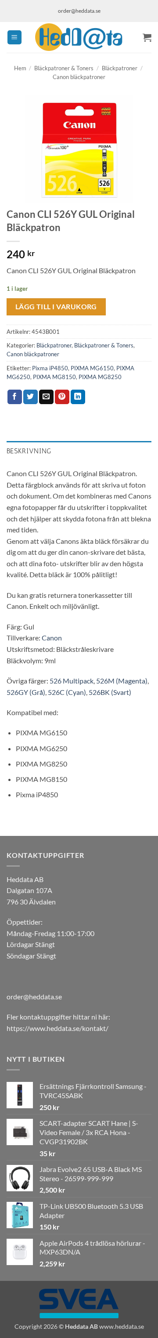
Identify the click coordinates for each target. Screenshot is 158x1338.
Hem (20, 68)
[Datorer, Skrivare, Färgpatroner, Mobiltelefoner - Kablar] (79, 37)
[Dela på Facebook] (14, 397)
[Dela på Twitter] (30, 397)
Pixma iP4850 (50, 368)
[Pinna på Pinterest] (62, 397)
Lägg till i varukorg (56, 307)
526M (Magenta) (121, 680)
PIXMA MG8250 (100, 376)
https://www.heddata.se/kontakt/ (57, 1028)
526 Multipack (71, 680)
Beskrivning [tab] (29, 451)
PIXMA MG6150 (92, 368)
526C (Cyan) (67, 692)
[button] (14, 37)
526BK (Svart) (110, 692)
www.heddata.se (121, 1326)
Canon (52, 637)
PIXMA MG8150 (54, 376)
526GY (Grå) (26, 692)
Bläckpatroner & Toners (63, 68)
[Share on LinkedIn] (78, 397)
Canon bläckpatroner (79, 76)
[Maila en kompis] (46, 397)
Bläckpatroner (119, 68)
